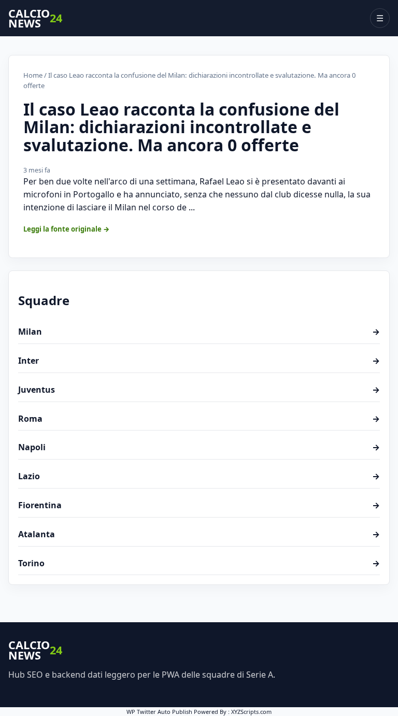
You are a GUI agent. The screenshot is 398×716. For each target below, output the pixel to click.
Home (32, 75)
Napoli (199, 447)
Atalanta (199, 534)
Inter (199, 360)
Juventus (199, 389)
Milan (199, 331)
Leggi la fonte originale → (66, 229)
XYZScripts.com (251, 711)
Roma (199, 418)
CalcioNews (35, 18)
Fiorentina (199, 505)
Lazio (199, 476)
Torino (199, 563)
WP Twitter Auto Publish (159, 711)
